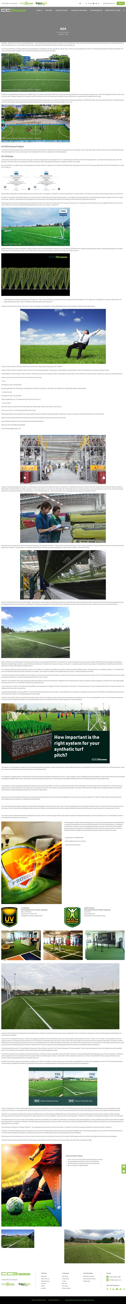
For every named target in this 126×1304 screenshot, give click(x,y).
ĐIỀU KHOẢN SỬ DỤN (39, 1300)
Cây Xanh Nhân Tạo (96, 10)
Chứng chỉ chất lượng (112, 10)
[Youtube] (93, 3)
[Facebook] (88, 3)
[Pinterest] (96, 3)
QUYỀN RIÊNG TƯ (54, 1300)
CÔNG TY (39, 10)
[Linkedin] (91, 3)
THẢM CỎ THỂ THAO (61, 10)
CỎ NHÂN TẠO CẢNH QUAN (79, 10)
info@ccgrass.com (109, 3)
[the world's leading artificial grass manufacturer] (13, 10)
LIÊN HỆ (120, 3)
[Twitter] (86, 3)
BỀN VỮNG (49, 10)
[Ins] (98, 3)
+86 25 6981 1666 (114, 1277)
